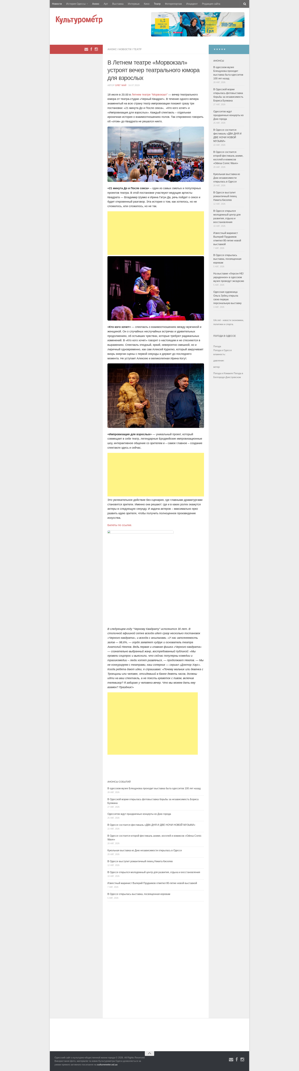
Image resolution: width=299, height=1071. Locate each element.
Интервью (134, 3)
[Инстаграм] (96, 49)
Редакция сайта (211, 3)
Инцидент (192, 3)
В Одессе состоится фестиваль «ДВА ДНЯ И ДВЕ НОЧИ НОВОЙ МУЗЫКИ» (151, 825)
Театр (157, 3)
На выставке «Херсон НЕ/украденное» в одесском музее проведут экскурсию (228, 277)
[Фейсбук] (91, 49)
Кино (147, 3)
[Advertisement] (155, 233)
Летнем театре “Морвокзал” (150, 94)
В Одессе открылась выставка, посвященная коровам (138, 894)
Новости (57, 3)
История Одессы (76, 3)
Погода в (222, 350)
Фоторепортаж (173, 3)
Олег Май (120, 85)
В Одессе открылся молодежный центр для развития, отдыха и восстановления (153, 872)
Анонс (95, 3)
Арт (106, 3)
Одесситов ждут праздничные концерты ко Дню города (139, 814)
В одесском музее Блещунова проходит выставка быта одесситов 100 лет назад (154, 788)
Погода (217, 346)
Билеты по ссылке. (119, 525)
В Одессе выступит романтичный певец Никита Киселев (140, 861)
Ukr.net (217, 320)
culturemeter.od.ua (107, 1064)
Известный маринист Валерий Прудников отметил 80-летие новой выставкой (152, 883)
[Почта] (86, 49)
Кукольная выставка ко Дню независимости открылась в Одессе (144, 850)
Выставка (117, 3)
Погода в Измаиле (223, 373)
